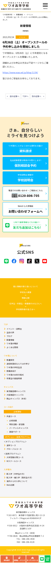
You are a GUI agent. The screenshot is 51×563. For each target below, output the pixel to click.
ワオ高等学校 (7, 14)
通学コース (11, 445)
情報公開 (25, 298)
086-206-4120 (28, 542)
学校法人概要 (25, 292)
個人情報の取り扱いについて (25, 286)
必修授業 (13, 420)
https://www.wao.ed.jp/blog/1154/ (20, 72)
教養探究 (10, 360)
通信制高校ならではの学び (18, 363)
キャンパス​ (8, 387)
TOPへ (25, 96)
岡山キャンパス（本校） (17, 398)
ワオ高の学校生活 (14, 367)
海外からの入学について (17, 481)
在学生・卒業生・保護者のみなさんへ (25, 303)
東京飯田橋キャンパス (16, 391)
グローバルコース (14, 449)
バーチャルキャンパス (18, 428)
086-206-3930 (28, 539)
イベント (30, 14)
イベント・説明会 (14, 328)
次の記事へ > (38, 96)
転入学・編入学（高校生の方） (20, 477)
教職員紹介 (11, 371)
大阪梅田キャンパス (15, 394)
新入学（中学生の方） (16, 474)
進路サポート (15, 431)
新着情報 (19, 14)
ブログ (9, 336)
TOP (6, 324)
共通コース (11, 416)
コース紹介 (8, 407)
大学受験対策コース (15, 457)
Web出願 (10, 485)
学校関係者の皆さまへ (25, 309)
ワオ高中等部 (12, 343)
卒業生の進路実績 (14, 378)
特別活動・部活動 (16, 424)
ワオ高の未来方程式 (15, 374)
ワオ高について (10, 355)
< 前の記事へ (13, 96)
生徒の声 (10, 332)
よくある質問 (12, 347)
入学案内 (7, 469)
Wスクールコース (14, 461)
